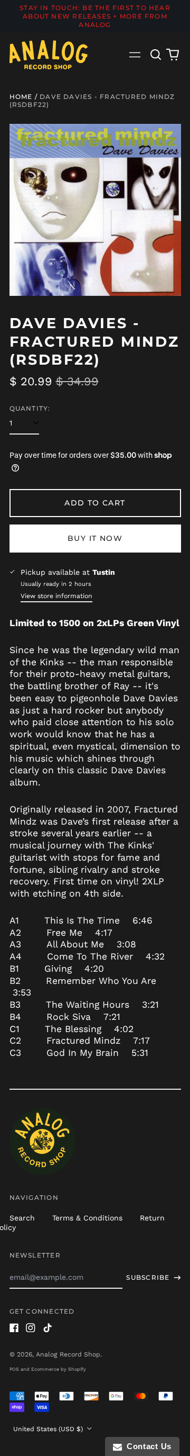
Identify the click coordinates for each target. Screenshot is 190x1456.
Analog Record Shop (68, 1354)
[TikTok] (47, 1328)
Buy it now (95, 538)
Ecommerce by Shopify (58, 1369)
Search (22, 1218)
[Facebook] (14, 1328)
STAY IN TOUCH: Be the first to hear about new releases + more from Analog (95, 16)
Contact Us (147, 1446)
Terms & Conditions (87, 1218)
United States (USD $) (49, 1429)
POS (14, 1369)
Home (21, 97)
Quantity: (30, 408)
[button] (156, 54)
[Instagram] (30, 1328)
